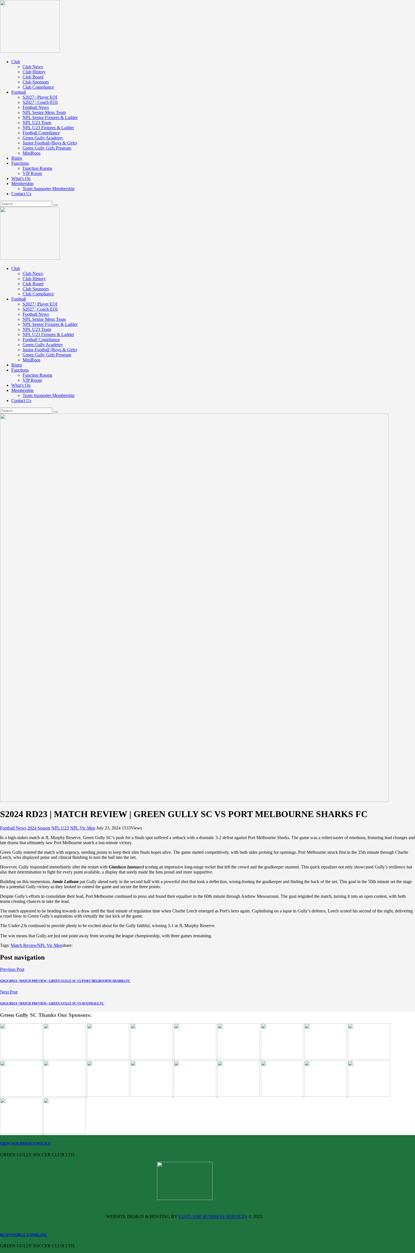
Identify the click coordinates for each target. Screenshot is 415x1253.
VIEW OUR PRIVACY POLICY (25, 1143)
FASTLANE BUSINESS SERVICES (212, 1216)
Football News (13, 828)
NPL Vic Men (82, 828)
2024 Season (38, 828)
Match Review (24, 945)
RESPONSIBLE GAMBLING (23, 1235)
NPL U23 (60, 828)
